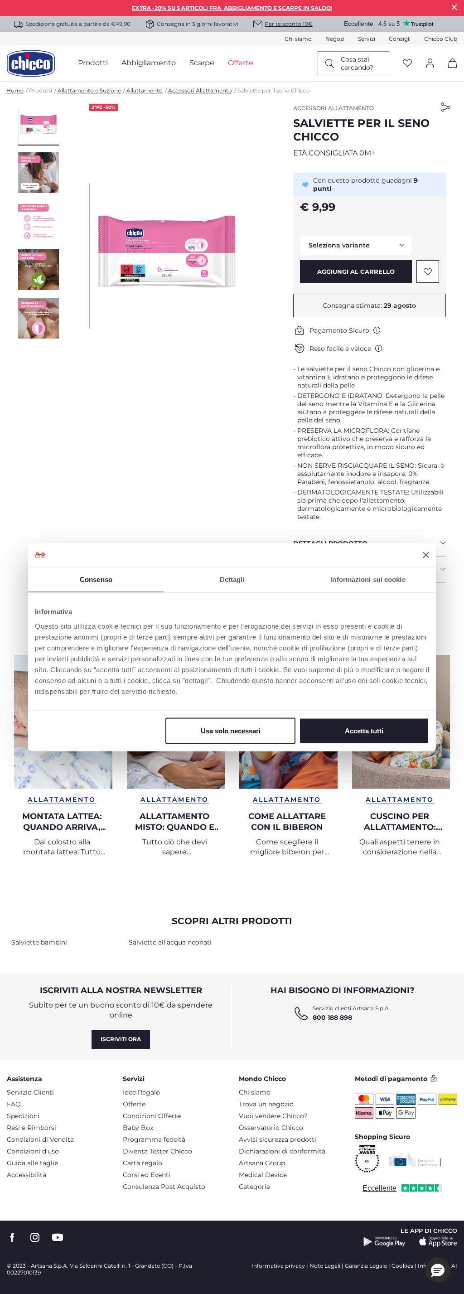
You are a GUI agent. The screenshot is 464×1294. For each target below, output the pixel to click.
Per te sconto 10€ (289, 23)
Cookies (402, 1265)
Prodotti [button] (93, 62)
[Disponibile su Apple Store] (438, 1241)
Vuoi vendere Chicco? (273, 1116)
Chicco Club (440, 38)
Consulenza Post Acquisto (164, 1187)
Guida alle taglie (32, 1163)
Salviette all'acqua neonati (170, 942)
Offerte (134, 1104)
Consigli (400, 38)
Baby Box (138, 1128)
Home (15, 90)
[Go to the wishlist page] (407, 63)
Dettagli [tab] (232, 579)
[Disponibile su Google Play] (384, 1241)
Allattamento (144, 90)
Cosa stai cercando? (357, 63)
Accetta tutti (364, 730)
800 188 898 (332, 1017)
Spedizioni (23, 1116)
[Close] (454, 7)
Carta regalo (142, 1163)
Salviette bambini (39, 942)
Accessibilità (26, 1175)
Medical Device (263, 1175)
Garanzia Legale (366, 1265)
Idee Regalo (141, 1092)
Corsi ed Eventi (146, 1175)
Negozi (334, 38)
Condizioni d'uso (33, 1151)
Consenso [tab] (96, 579)
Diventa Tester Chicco (157, 1151)
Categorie (254, 1187)
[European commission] (415, 1159)
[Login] (430, 63)
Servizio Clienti (30, 1092)
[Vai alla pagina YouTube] (57, 1237)
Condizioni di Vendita (40, 1139)
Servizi (366, 38)
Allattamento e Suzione (89, 90)
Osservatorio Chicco (271, 1128)
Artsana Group (262, 1163)
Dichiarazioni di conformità (282, 1151)
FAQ (14, 1104)
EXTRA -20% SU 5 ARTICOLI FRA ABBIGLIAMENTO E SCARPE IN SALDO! (232, 8)
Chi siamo (298, 38)
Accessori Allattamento (200, 90)
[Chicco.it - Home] (31, 63)
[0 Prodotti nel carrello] (449, 71)
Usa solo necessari (231, 730)
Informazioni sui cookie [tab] (367, 579)
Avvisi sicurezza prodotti (277, 1139)
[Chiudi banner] (426, 555)
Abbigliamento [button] (148, 62)
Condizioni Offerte (152, 1116)
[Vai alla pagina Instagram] (34, 1237)
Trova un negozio (266, 1104)
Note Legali (324, 1265)
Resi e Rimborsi (31, 1128)
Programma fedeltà (154, 1139)
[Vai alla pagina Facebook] (12, 1237)
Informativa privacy (278, 1265)
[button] (38, 124)
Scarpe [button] (201, 62)
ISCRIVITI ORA (121, 1039)
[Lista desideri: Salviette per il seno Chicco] (427, 271)
